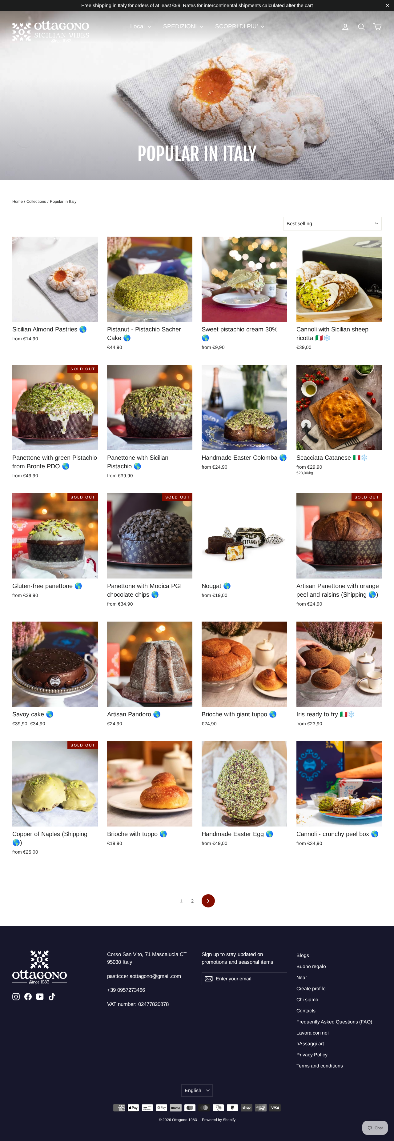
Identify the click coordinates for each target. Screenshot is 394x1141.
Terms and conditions (319, 1065)
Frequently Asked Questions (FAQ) (334, 1021)
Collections (36, 201)
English (193, 1090)
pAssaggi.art (310, 1043)
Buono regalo (311, 966)
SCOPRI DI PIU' (237, 26)
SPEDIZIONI (180, 26)
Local (138, 26)
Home (17, 201)
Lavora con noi (312, 1032)
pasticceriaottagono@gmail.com (144, 976)
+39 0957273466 (126, 990)
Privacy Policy (312, 1054)
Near (301, 977)
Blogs (302, 955)
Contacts (306, 1010)
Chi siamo (307, 999)
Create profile (311, 988)
